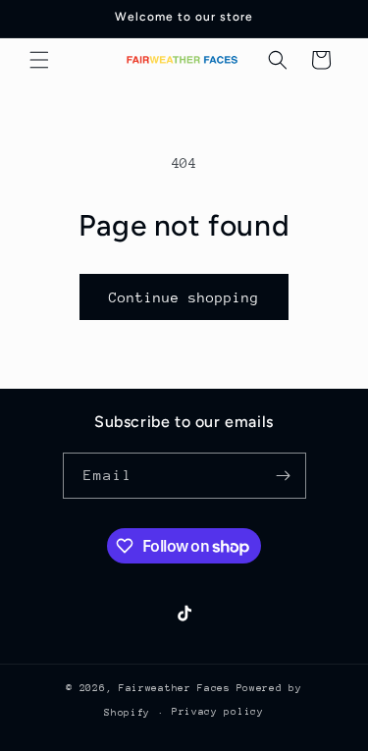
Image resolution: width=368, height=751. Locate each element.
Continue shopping (184, 297)
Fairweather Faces (175, 688)
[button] (39, 59)
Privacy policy (218, 712)
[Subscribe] (283, 476)
